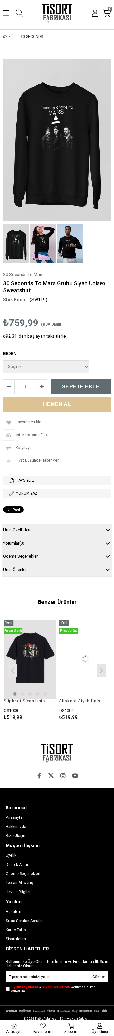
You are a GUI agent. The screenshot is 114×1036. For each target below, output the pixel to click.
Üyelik (11, 855)
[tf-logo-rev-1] (57, 753)
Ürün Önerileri (15, 569)
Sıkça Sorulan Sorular (24, 921)
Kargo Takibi (16, 930)
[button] (14, 694)
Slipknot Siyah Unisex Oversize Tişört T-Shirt (25, 701)
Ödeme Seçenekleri (21, 556)
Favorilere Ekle (29, 669)
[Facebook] (39, 775)
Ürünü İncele (39, 669)
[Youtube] (75, 775)
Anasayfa (14, 817)
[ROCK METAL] (15, 36)
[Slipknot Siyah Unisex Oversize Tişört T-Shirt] (29, 659)
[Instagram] (63, 775)
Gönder (98, 977)
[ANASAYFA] (9, 36)
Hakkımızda (16, 826)
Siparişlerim (16, 939)
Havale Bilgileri (19, 892)
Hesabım (13, 911)
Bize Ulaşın (15, 835)
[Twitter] (51, 775)
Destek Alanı (17, 864)
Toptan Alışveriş (19, 882)
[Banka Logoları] (57, 1010)
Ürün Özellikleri (16, 529)
